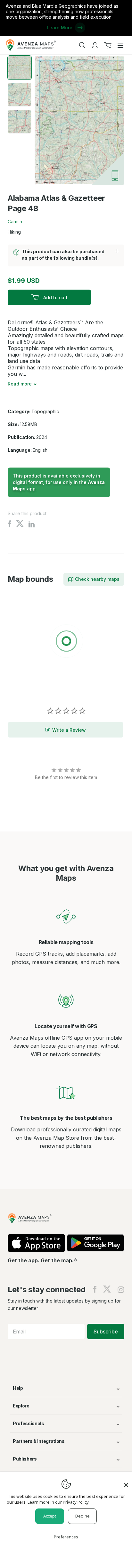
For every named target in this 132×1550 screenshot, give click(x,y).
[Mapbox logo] (24, 688)
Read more (20, 383)
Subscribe (106, 1331)
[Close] (126, 1482)
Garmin (15, 221)
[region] (66, 642)
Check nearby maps (97, 579)
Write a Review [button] (69, 730)
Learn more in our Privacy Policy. (58, 1502)
